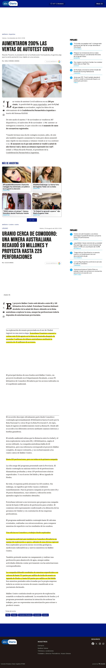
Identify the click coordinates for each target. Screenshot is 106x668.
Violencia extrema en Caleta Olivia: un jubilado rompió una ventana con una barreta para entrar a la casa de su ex (88, 271)
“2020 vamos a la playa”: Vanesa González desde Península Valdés (16, 212)
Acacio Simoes (9, 263)
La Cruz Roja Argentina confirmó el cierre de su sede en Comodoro (88, 263)
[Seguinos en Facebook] (93, 643)
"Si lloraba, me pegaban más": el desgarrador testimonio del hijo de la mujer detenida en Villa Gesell (88, 45)
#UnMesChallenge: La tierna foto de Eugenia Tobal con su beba (46, 186)
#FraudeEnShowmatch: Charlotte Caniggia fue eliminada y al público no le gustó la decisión (16, 187)
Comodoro (37, 615)
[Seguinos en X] (96, 643)
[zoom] (32, 81)
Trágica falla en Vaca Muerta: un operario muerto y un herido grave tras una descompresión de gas (87, 254)
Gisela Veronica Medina (12, 61)
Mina (7, 615)
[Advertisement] (53, 20)
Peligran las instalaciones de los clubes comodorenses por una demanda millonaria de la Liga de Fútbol (87, 54)
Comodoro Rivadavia (25, 615)
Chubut (14, 615)
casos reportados (40, 104)
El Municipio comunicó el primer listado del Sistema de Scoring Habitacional (87, 71)
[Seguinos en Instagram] (100, 643)
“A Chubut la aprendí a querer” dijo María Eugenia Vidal (46, 212)
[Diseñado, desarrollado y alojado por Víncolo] (102, 664)
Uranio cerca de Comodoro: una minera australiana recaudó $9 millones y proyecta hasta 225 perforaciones (87, 235)
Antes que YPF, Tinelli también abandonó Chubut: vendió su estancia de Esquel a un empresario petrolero (87, 79)
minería (45, 615)
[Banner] (32, 328)
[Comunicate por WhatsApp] (103, 643)
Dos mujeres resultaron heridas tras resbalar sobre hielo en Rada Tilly (88, 63)
